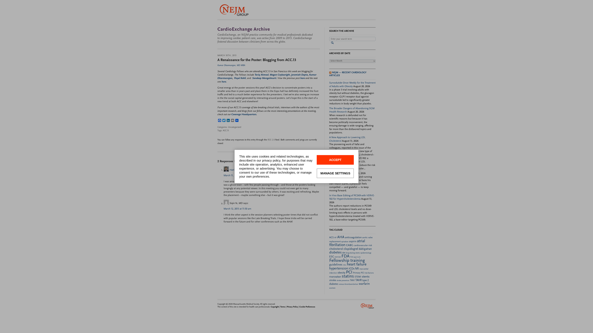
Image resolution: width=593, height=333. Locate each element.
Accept (335, 160)
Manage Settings (335, 173)
